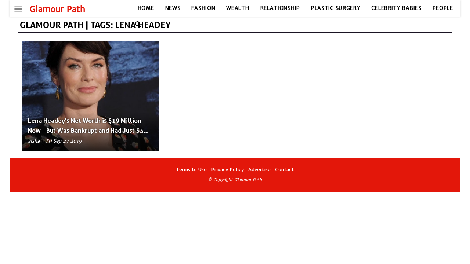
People (443, 8)
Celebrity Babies (396, 8)
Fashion (203, 8)
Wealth (237, 8)
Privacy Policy (227, 169)
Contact (284, 169)
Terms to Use (191, 169)
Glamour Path (57, 9)
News (173, 8)
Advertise (259, 169)
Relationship (280, 8)
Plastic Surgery (336, 8)
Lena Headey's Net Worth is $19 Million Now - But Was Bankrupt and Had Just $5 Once (86, 130)
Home (146, 8)
